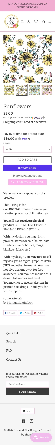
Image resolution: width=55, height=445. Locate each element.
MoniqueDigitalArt (20, 302)
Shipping (9, 122)
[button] (24, 117)
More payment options (27, 175)
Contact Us (14, 359)
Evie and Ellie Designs (27, 430)
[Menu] (50, 21)
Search (11, 341)
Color (6, 143)
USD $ (26, 411)
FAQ (9, 350)
